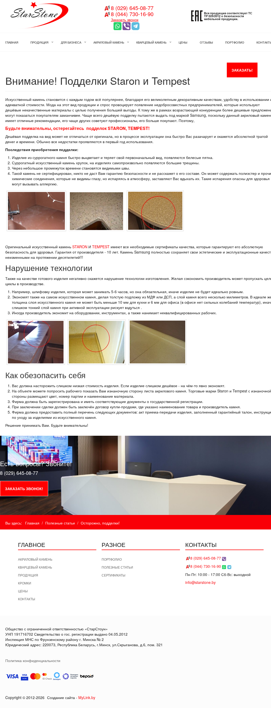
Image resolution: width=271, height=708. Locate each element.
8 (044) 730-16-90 (132, 14)
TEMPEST (101, 246)
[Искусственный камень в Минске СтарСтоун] (38, 14)
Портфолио (112, 559)
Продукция (28, 575)
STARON (79, 246)
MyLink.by (86, 697)
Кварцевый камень (35, 567)
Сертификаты (113, 575)
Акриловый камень (35, 559)
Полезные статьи (117, 567)
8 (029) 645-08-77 (132, 8)
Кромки (24, 583)
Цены (23, 591)
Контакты (26, 599)
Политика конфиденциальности (32, 660)
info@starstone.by (200, 582)
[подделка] (36, 211)
